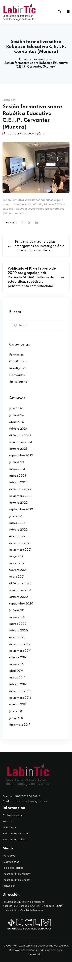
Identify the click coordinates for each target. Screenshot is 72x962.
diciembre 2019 (19, 644)
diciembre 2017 (19, 724)
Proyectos (9, 855)
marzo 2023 (17, 475)
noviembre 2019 (20, 650)
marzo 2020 (17, 624)
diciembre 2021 (19, 543)
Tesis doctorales (13, 868)
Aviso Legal (9, 827)
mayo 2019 (16, 664)
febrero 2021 (18, 570)
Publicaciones (11, 861)
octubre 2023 (18, 448)
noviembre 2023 (20, 442)
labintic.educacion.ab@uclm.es (28, 801)
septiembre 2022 (21, 509)
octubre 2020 (18, 597)
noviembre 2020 (20, 590)
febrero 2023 (18, 482)
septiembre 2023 (21, 455)
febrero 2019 (18, 684)
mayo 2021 (16, 556)
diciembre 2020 (20, 583)
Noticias (8, 821)
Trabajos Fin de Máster (17, 873)
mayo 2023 (17, 469)
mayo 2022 (17, 523)
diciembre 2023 (20, 435)
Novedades (17, 375)
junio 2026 (16, 415)
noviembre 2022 (20, 496)
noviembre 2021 (20, 549)
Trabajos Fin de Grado (16, 879)
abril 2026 (16, 422)
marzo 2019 (17, 677)
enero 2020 (17, 637)
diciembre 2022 (20, 489)
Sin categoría (18, 381)
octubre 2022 (18, 502)
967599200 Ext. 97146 (27, 796)
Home (23, 59)
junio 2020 (16, 610)
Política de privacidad (16, 833)
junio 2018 (16, 718)
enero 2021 (16, 576)
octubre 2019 (18, 657)
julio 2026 (16, 408)
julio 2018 (15, 711)
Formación (40, 59)
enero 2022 (17, 536)
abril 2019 (16, 671)
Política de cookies (14, 839)
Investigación (18, 368)
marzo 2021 (17, 563)
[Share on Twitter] (29, 222)
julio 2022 (16, 516)
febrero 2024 (18, 428)
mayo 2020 (17, 617)
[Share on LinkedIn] (36, 222)
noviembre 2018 (20, 697)
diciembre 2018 (19, 691)
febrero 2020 (18, 630)
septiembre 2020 (21, 603)
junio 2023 (16, 462)
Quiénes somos (12, 815)
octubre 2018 (17, 704)
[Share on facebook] (22, 222)
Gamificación (18, 361)
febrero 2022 (18, 529)
